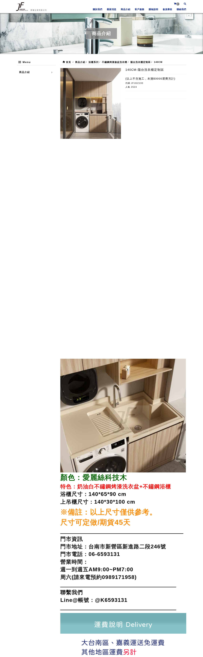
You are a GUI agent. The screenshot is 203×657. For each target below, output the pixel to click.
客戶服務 (139, 9)
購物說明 (153, 9)
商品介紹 (125, 9)
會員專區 (167, 9)
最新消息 (111, 9)
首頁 (68, 62)
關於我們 (97, 9)
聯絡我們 (181, 9)
